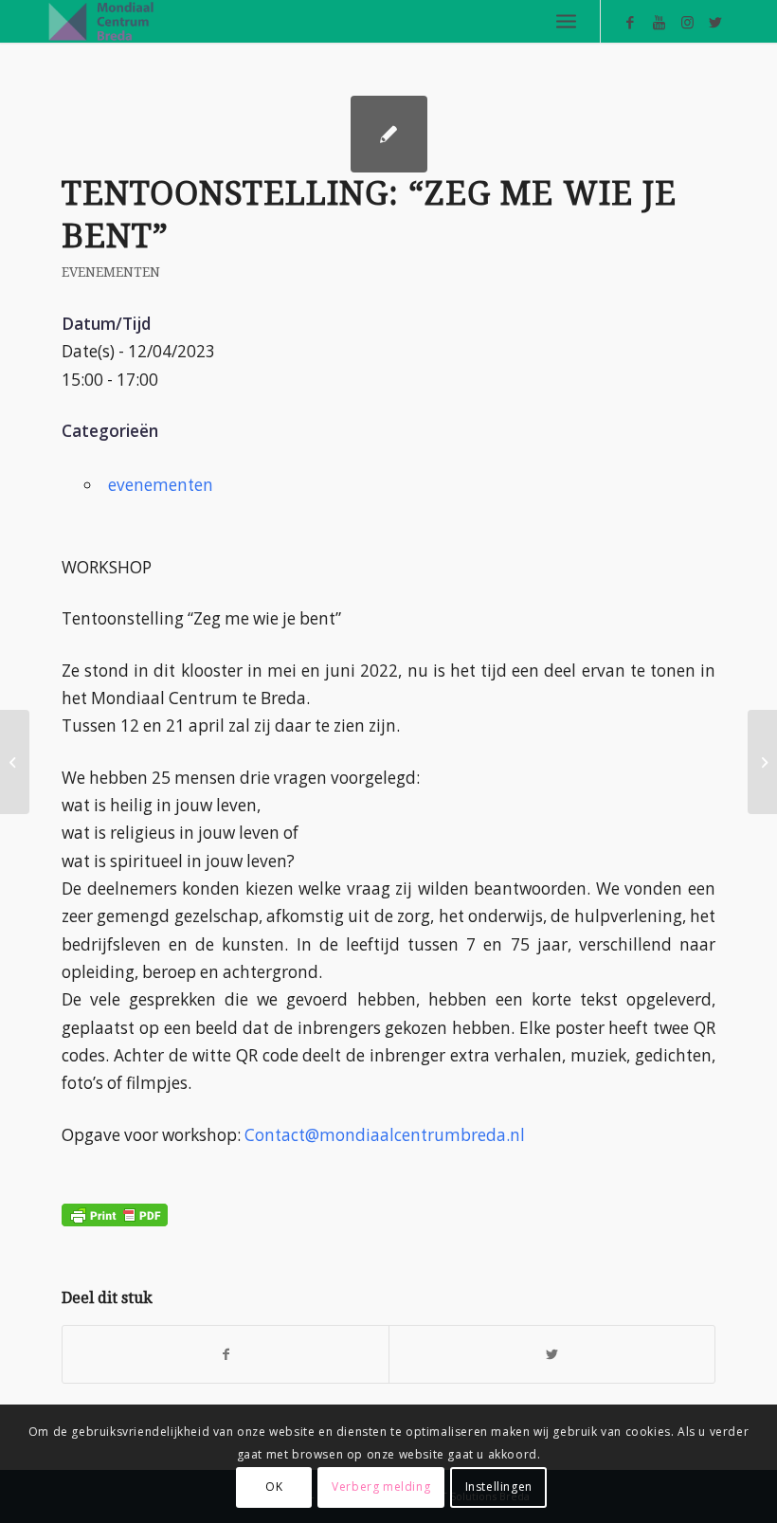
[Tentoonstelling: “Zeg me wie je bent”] (14, 762)
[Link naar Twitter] (715, 22)
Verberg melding (381, 1486)
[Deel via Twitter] (551, 1354)
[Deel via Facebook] (225, 1354)
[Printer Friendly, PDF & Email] (115, 1200)
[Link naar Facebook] (630, 22)
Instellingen (499, 1486)
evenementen (111, 272)
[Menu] (566, 21)
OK (273, 1486)
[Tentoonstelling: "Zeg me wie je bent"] (389, 134)
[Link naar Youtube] (658, 22)
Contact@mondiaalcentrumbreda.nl (384, 1135)
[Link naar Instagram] (687, 22)
